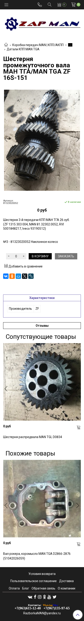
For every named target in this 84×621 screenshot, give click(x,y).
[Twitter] (54, 596)
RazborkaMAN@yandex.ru (42, 613)
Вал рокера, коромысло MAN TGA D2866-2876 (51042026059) (37, 556)
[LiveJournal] (31, 276)
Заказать (66, 256)
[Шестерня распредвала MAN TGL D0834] (42, 382)
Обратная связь (43, 588)
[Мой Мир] (18, 276)
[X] (24, 276)
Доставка (66, 581)
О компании (66, 588)
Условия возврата (42, 574)
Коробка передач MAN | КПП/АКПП (38, 45)
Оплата (14, 588)
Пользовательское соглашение (33, 581)
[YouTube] (49, 596)
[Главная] (6, 45)
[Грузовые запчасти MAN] (42, 22)
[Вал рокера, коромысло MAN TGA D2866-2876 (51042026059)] (42, 498)
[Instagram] (39, 596)
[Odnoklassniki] (44, 596)
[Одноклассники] (12, 276)
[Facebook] (35, 596)
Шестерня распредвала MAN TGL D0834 (32, 437)
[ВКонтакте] (6, 276)
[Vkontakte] (30, 596)
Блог (25, 588)
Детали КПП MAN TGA (23, 49)
